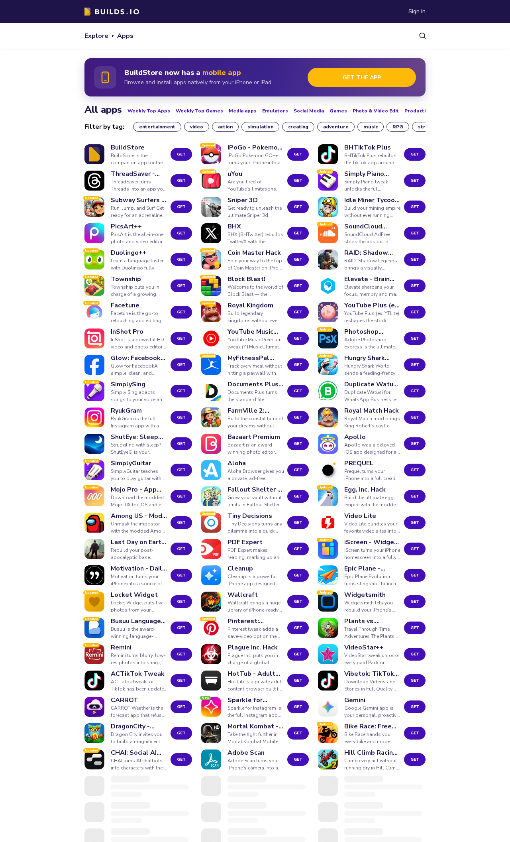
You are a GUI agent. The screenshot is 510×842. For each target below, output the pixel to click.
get (181, 154)
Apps (125, 35)
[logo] (111, 12)
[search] (422, 35)
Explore (96, 35)
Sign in (417, 11)
